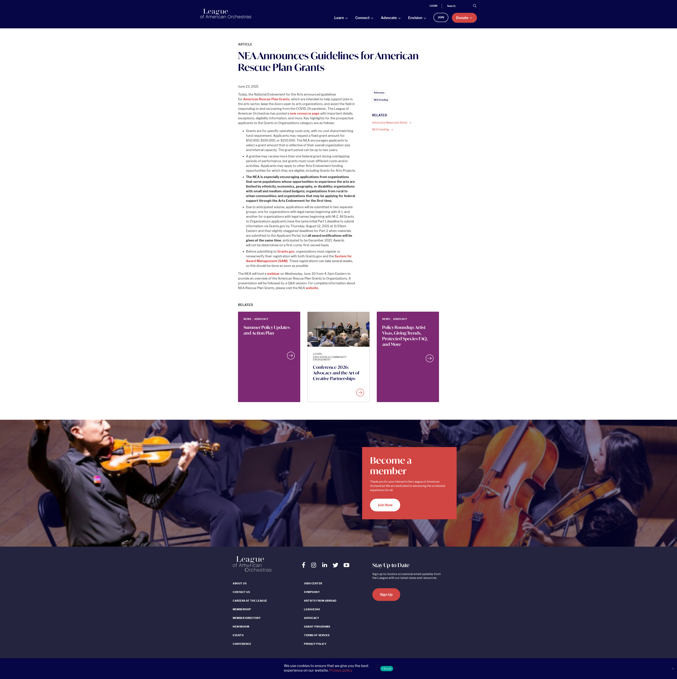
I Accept (386, 668)
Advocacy (379, 92)
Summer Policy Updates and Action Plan (266, 330)
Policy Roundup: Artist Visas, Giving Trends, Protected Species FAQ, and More (405, 336)
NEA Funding (381, 99)
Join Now (385, 505)
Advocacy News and (390, 122)
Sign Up (386, 594)
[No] (672, 668)
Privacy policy (340, 670)
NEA (381, 129)
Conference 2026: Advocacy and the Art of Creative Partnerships (336, 372)
